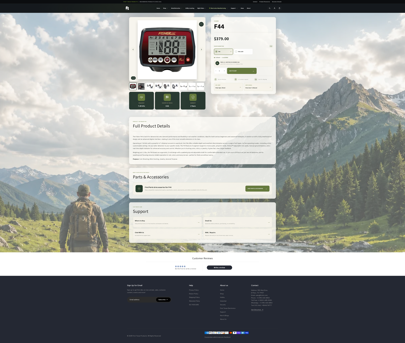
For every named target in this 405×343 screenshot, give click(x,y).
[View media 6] (175, 86)
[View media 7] (183, 86)
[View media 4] (158, 86)
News (242, 8)
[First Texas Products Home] (134, 8)
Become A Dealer (277, 1)
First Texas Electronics (228, 308)
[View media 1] (133, 86)
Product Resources (264, 1)
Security (223, 305)
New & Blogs (224, 315)
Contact (255, 1)
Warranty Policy (194, 301)
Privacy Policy (194, 290)
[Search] (269, 8)
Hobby (222, 297)
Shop (164, 8)
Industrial (223, 301)
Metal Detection (175, 8)
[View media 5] (166, 86)
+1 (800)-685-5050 (265, 300)
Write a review (219, 267)
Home (158, 8)
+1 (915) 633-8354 (263, 298)
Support (233, 8)
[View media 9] (200, 86)
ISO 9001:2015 (194, 305)
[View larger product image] (167, 49)
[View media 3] (150, 86)
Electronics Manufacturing (218, 8)
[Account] (274, 8)
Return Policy (193, 294)
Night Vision (200, 8)
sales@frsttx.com (262, 295)
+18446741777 (267, 305)
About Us (223, 319)
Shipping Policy (194, 297)
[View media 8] (192, 86)
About (248, 8)
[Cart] (279, 8)
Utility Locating (189, 8)
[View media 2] (141, 86)
